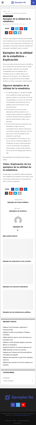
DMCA (14, 420)
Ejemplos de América (18, 211)
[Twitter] (18, 405)
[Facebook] (13, 405)
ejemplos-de (7, 24)
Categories (6, 378)
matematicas (9, 16)
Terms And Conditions (23, 420)
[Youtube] (23, 405)
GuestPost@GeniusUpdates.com (21, 415)
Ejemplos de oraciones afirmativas (15, 287)
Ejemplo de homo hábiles (18, 202)
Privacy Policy (17, 423)
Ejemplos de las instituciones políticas (17, 312)
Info (4, 16)
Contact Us (8, 420)
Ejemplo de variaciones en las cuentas (17, 261)
